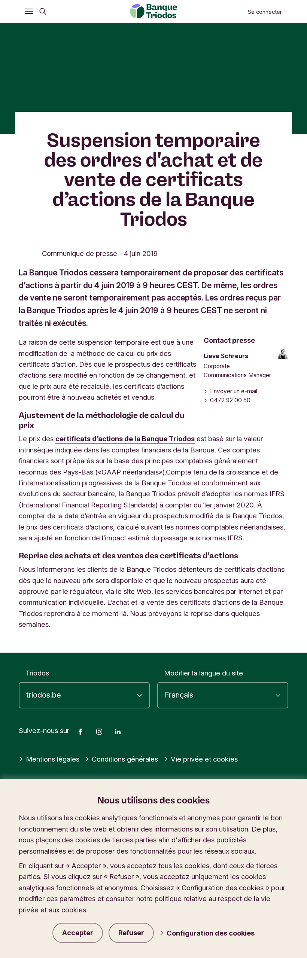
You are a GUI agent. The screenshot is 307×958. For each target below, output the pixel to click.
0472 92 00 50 (230, 400)
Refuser (131, 933)
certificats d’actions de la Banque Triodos (125, 438)
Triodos (37, 673)
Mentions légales (52, 759)
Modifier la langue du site (203, 673)
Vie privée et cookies (204, 759)
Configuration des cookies (211, 933)
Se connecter (265, 12)
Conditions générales (125, 759)
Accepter (77, 933)
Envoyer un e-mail (233, 391)
